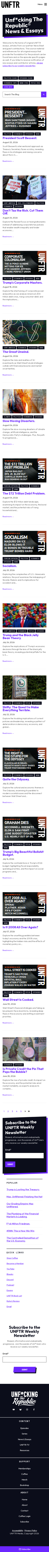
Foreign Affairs (11, 486)
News (37, 134)
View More (8, 87)
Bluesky (10, 1274)
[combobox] (22, 94)
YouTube (10, 1269)
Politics (7, 134)
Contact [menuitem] (24, 1510)
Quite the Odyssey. (16, 779)
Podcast (10, 1285)
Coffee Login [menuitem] (24, 1516)
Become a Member (15, 1263)
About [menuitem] (24, 1505)
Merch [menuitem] (24, 1479)
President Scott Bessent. (20, 138)
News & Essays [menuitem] (24, 1439)
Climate (7, 417)
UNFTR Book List (14, 1295)
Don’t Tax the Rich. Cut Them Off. (23, 212)
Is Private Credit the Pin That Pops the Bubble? (23, 1070)
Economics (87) (10, 83)
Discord (10, 1279)
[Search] (43, 94)
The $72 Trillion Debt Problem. (24, 493)
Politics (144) (10, 78)
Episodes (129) (26, 78)
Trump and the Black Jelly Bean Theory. (21, 636)
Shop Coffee (12, 1258)
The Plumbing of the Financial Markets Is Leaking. (23, 1215)
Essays (10, 1290)
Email (9, 1306)
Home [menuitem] (24, 1499)
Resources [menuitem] (24, 1450)
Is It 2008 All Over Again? (20, 927)
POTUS (31, 631)
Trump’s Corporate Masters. (22, 282)
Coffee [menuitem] (24, 1474)
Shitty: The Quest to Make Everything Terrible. (21, 709)
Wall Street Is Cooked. (18, 999)
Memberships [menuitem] (24, 1468)
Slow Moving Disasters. (19, 420)
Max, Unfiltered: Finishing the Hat (24, 1196)
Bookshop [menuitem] (24, 1485)
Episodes (29, 134)
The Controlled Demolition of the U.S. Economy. (22, 1239)
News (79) (24, 83)
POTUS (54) (35, 83)
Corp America (9, 203)
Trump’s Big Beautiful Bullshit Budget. (23, 853)
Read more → (8, 161)
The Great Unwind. (16, 351)
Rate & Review (13, 1301)
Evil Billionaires (25, 203)
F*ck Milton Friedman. (18, 1223)
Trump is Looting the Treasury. (23, 1189)
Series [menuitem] (24, 1433)
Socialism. (10, 565)
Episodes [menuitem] (24, 1428)
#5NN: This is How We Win (20, 1231)
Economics (18, 134)
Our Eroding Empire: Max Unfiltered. (20, 1205)
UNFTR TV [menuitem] (24, 1445)
